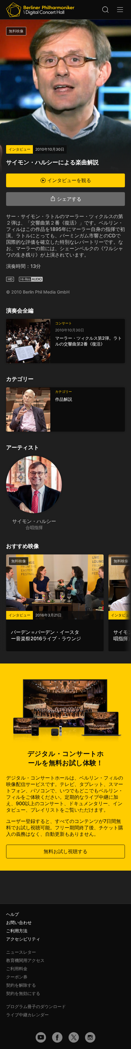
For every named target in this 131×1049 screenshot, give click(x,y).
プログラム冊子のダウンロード (36, 1006)
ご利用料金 (16, 968)
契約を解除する (21, 985)
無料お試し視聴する (65, 851)
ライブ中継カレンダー (27, 1014)
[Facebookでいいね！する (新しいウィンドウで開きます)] (57, 1037)
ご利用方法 (16, 930)
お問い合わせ (19, 922)
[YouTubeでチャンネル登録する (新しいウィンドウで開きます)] (41, 1037)
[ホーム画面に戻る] (40, 9)
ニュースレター (21, 952)
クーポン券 (16, 976)
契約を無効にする (23, 993)
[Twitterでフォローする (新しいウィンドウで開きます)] (74, 1037)
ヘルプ (12, 914)
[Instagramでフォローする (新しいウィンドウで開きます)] (90, 1037)
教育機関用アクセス (25, 960)
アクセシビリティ (23, 938)
